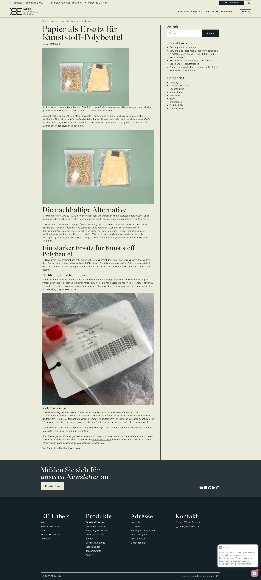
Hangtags (174, 82)
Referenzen (227, 11)
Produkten (183, 11)
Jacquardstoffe (93, 551)
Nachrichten (176, 92)
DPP (207, 11)
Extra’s (214, 11)
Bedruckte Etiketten (96, 526)
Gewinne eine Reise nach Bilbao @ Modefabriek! (194, 51)
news (77, 448)
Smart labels (176, 102)
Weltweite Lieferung (98, 2)
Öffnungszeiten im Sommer (183, 47)
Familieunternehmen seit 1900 (28, 2)
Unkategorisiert (177, 108)
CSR (43, 530)
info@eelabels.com (189, 526)
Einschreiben (52, 486)
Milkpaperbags (128, 107)
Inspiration (196, 11)
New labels (175, 95)
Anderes (90, 555)
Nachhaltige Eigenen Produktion (66, 2)
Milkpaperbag (110, 436)
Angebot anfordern (230, 2)
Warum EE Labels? (50, 534)
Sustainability (176, 105)
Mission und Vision (50, 526)
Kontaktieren (145, 436)
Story (247, 11)
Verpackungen (93, 547)
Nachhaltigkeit (66, 448)
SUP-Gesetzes (73, 116)
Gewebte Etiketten (95, 522)
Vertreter (45, 538)
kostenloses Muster (101, 439)
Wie (43, 522)
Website (46, 443)
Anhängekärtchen (95, 534)
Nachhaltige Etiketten (97, 530)
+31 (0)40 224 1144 (190, 522)
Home (45, 21)
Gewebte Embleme (95, 542)
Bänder (89, 538)
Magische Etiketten (179, 85)
